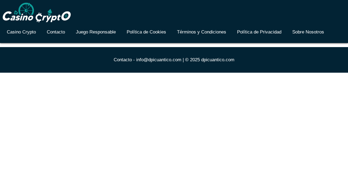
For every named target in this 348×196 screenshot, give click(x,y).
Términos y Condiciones (201, 32)
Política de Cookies (146, 32)
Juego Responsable (96, 32)
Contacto (56, 32)
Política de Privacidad (259, 32)
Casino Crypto (21, 32)
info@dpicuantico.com (158, 59)
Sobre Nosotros (308, 32)
